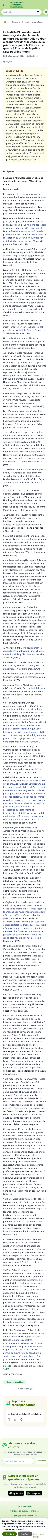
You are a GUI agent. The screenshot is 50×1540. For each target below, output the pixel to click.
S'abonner (41, 1461)
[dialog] (24, 1529)
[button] (9, 1419)
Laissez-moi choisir (38, 1535)
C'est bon (9, 1534)
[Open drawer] (47, 5)
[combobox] (19, 12)
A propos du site (25, 1506)
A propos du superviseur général (25, 1511)
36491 (6, 1369)
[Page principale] (5, 22)
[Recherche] (46, 12)
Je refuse (25, 1534)
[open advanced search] (38, 12)
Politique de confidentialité (25, 1515)
